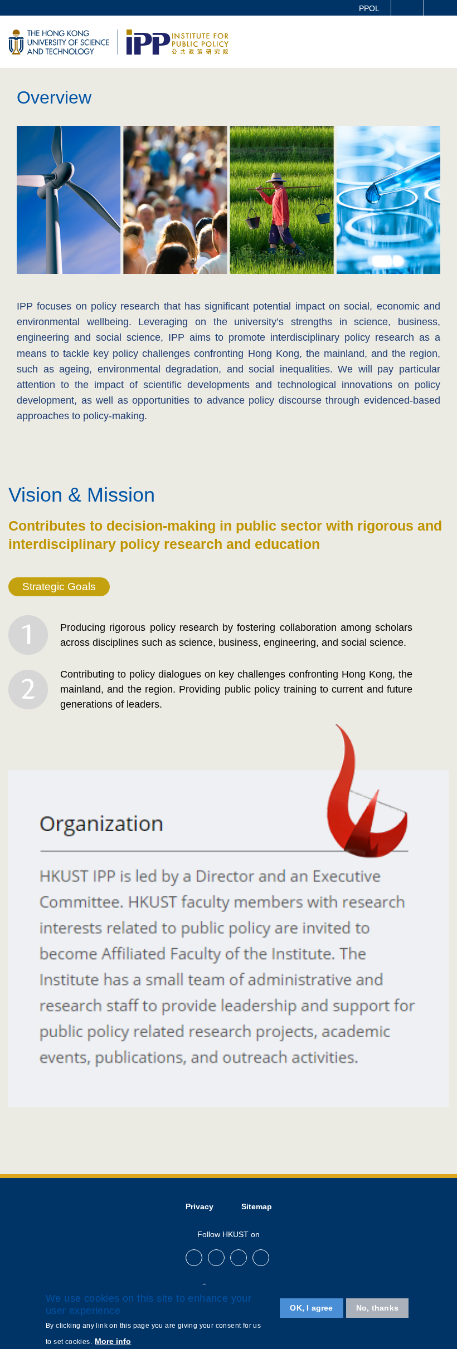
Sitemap (256, 1206)
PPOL (369, 8)
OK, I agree (311, 1307)
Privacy (199, 1206)
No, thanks (377, 1307)
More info (113, 1341)
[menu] (441, 41)
